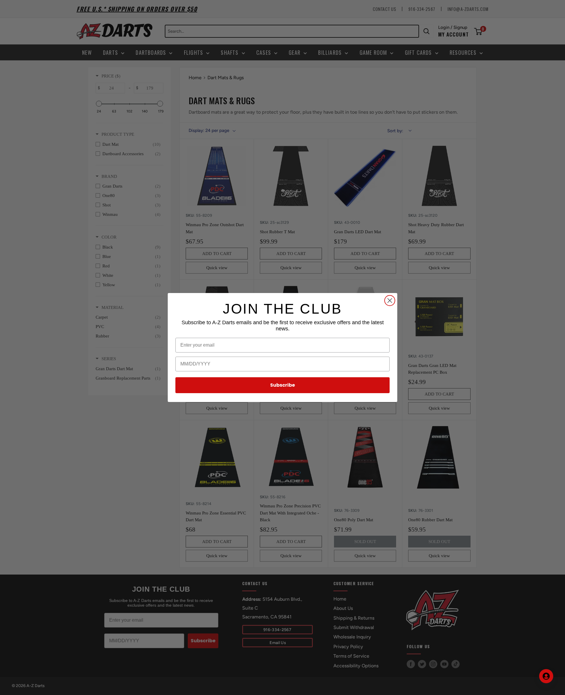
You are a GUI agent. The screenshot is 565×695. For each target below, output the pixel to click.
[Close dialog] (390, 300)
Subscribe (282, 385)
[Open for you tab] (546, 676)
